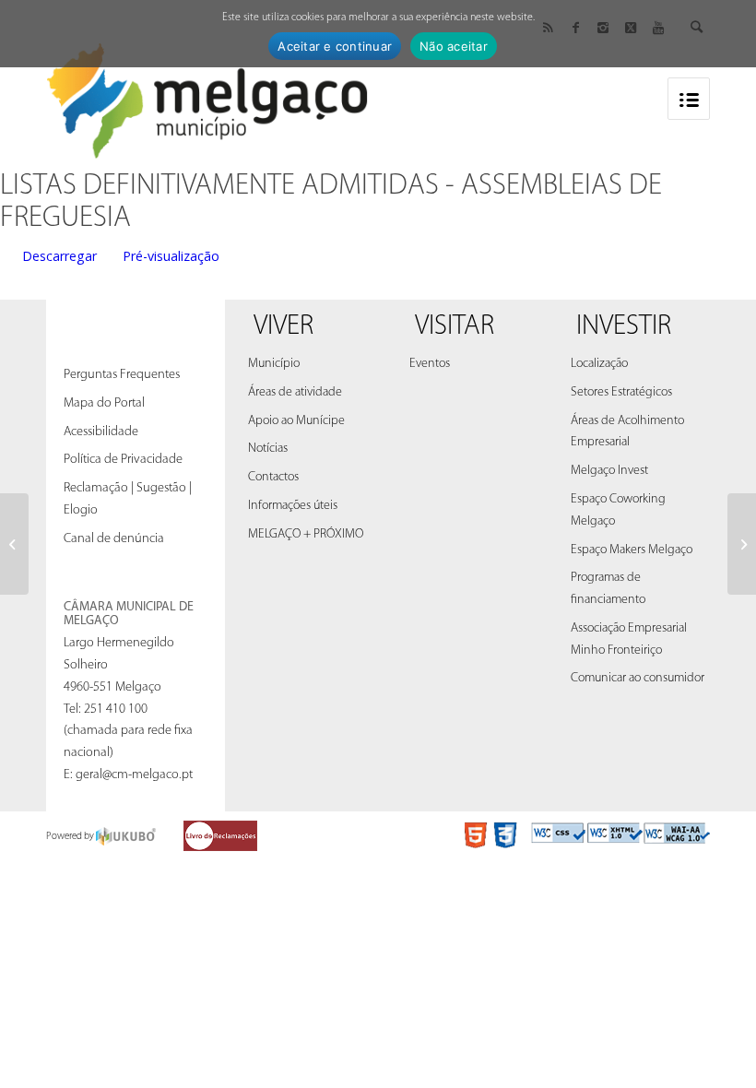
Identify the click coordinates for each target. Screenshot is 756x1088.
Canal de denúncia (114, 539)
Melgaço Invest (609, 471)
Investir (623, 327)
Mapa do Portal (104, 403)
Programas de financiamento (608, 589)
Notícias (268, 448)
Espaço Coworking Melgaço (618, 510)
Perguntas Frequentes (122, 375)
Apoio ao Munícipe (296, 421)
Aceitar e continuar (335, 46)
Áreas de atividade (295, 392)
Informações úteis (292, 506)
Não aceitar (453, 46)
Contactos (273, 477)
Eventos (429, 364)
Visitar (454, 327)
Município (274, 364)
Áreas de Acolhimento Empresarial (627, 432)
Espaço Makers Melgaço (631, 550)
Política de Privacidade (123, 460)
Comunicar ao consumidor (637, 678)
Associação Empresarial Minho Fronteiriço (629, 639)
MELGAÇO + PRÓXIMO (305, 534)
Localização (599, 364)
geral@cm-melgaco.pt (134, 775)
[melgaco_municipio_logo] (207, 95)
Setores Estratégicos (621, 392)
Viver (283, 327)
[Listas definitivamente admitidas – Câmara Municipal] (14, 544)
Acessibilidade (101, 432)
